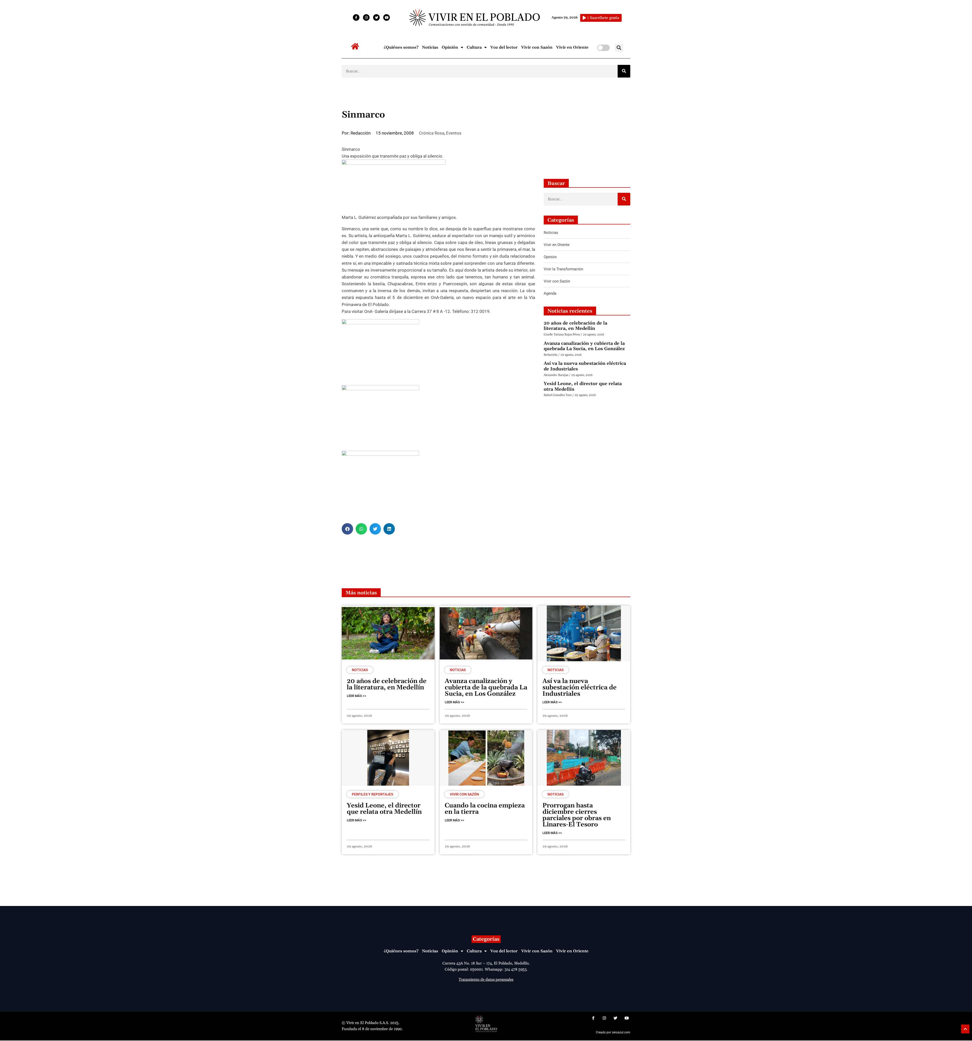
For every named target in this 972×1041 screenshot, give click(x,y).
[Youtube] (386, 17)
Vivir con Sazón (537, 47)
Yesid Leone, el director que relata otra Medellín (583, 386)
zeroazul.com (621, 1032)
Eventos (453, 133)
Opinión (450, 47)
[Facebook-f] (356, 17)
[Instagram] (366, 17)
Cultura (474, 47)
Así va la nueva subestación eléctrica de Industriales (585, 366)
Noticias (430, 47)
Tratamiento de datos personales (486, 979)
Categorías (486, 939)
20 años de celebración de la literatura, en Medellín (575, 326)
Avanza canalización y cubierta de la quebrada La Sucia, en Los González (584, 346)
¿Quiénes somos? (401, 47)
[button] (619, 48)
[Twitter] (376, 17)
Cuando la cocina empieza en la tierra (485, 809)
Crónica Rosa (431, 133)
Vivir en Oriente (572, 47)
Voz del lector (504, 47)
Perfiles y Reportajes (372, 794)
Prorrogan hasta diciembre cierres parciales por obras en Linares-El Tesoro (576, 815)
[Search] (624, 71)
